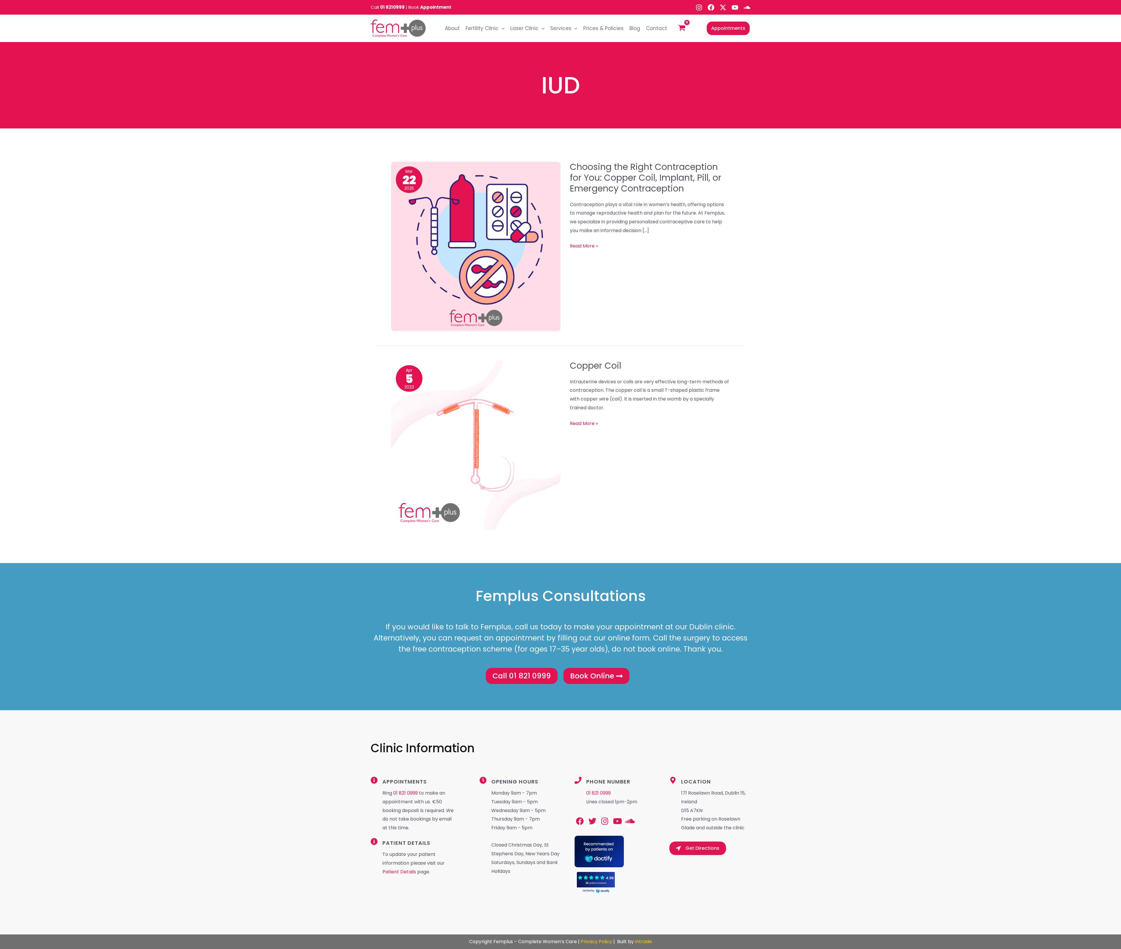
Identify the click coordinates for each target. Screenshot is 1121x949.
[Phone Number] (578, 780)
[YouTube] (735, 7)
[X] (723, 7)
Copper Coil (595, 365)
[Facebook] (711, 7)
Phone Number (608, 781)
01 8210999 (392, 7)
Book (429, 7)
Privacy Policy (596, 941)
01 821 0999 (405, 793)
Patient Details (399, 871)
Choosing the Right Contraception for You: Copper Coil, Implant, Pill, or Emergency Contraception (645, 178)
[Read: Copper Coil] (475, 444)
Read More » (584, 246)
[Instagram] (699, 7)
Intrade (643, 941)
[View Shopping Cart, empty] (682, 28)
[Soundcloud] (747, 7)
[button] (501, 28)
